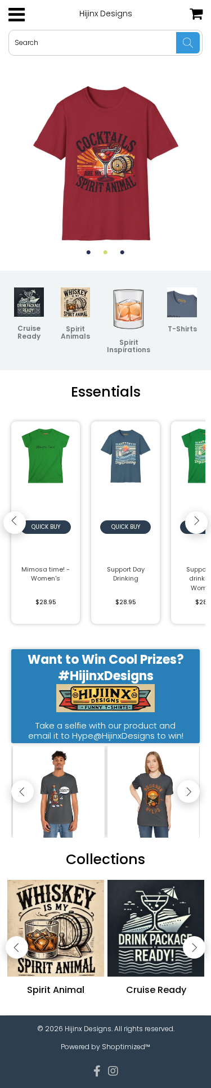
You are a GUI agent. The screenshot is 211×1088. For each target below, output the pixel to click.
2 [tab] (105, 252)
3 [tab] (122, 252)
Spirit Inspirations (128, 346)
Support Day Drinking (126, 574)
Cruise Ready (29, 332)
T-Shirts (182, 328)
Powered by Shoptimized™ (105, 1046)
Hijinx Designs (105, 13)
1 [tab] (89, 252)
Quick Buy (46, 527)
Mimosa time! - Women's (45, 574)
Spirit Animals (75, 332)
